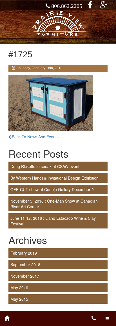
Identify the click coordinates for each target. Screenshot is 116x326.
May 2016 (19, 287)
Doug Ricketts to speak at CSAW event (44, 166)
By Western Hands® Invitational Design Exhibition (54, 178)
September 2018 (25, 264)
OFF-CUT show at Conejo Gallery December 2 (52, 189)
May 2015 (19, 299)
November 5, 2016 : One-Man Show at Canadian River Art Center (54, 203)
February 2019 (23, 253)
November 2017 (24, 276)
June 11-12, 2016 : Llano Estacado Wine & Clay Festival (53, 221)
